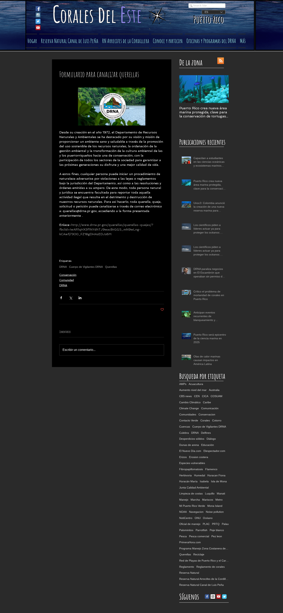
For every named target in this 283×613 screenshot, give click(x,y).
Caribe (207, 402)
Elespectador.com (214, 450)
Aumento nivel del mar (193, 390)
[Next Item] (222, 89)
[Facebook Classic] (207, 596)
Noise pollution (215, 511)
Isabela (204, 481)
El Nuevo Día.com (190, 450)
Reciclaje (198, 554)
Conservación (67, 274)
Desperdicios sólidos (191, 438)
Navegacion (196, 511)
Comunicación (210, 408)
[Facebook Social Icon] (38, 8)
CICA (205, 396)
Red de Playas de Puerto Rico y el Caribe (204, 560)
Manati (221, 493)
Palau (225, 523)
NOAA (183, 511)
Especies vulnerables (192, 463)
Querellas (111, 266)
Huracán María (188, 481)
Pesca (183, 536)
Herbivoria (185, 475)
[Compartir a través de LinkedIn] (80, 298)
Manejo (183, 499)
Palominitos (186, 530)
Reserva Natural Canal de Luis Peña (201, 584)
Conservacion (206, 414)
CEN (197, 396)
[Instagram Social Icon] (38, 15)
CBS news (185, 396)
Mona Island (214, 505)
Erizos (183, 457)
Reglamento (186, 566)
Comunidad (66, 280)
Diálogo (211, 438)
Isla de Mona (219, 481)
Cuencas (184, 426)
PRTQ (215, 523)
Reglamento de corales (210, 566)
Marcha (195, 499)
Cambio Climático (190, 402)
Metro (219, 499)
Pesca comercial (199, 536)
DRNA (63, 266)
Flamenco (211, 469)
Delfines (206, 432)
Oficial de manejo (189, 523)
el (112, 15)
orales (78, 15)
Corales (205, 420)
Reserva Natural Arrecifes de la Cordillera (204, 578)
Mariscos (207, 499)
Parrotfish (201, 530)
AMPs (182, 384)
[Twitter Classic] (224, 596)
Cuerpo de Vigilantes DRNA (86, 266)
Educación (207, 444)
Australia (214, 390)
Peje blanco (217, 530)
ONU (198, 518)
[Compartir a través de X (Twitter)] (70, 298)
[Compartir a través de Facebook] (61, 298)
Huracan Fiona (216, 475)
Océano (208, 518)
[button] (167, 41)
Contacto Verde (188, 420)
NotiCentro (185, 518)
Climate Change (189, 408)
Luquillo (209, 493)
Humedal (199, 475)
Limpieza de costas (191, 493)
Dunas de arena (189, 444)
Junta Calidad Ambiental (194, 487)
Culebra (184, 432)
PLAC (206, 523)
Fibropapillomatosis (191, 469)
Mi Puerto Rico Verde (192, 505)
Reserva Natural (189, 572)
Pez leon (216, 536)
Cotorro (216, 420)
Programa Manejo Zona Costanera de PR (204, 548)
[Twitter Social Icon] (38, 21)
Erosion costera (198, 457)
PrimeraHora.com (190, 542)
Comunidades (187, 414)
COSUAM (216, 396)
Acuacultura (196, 384)
